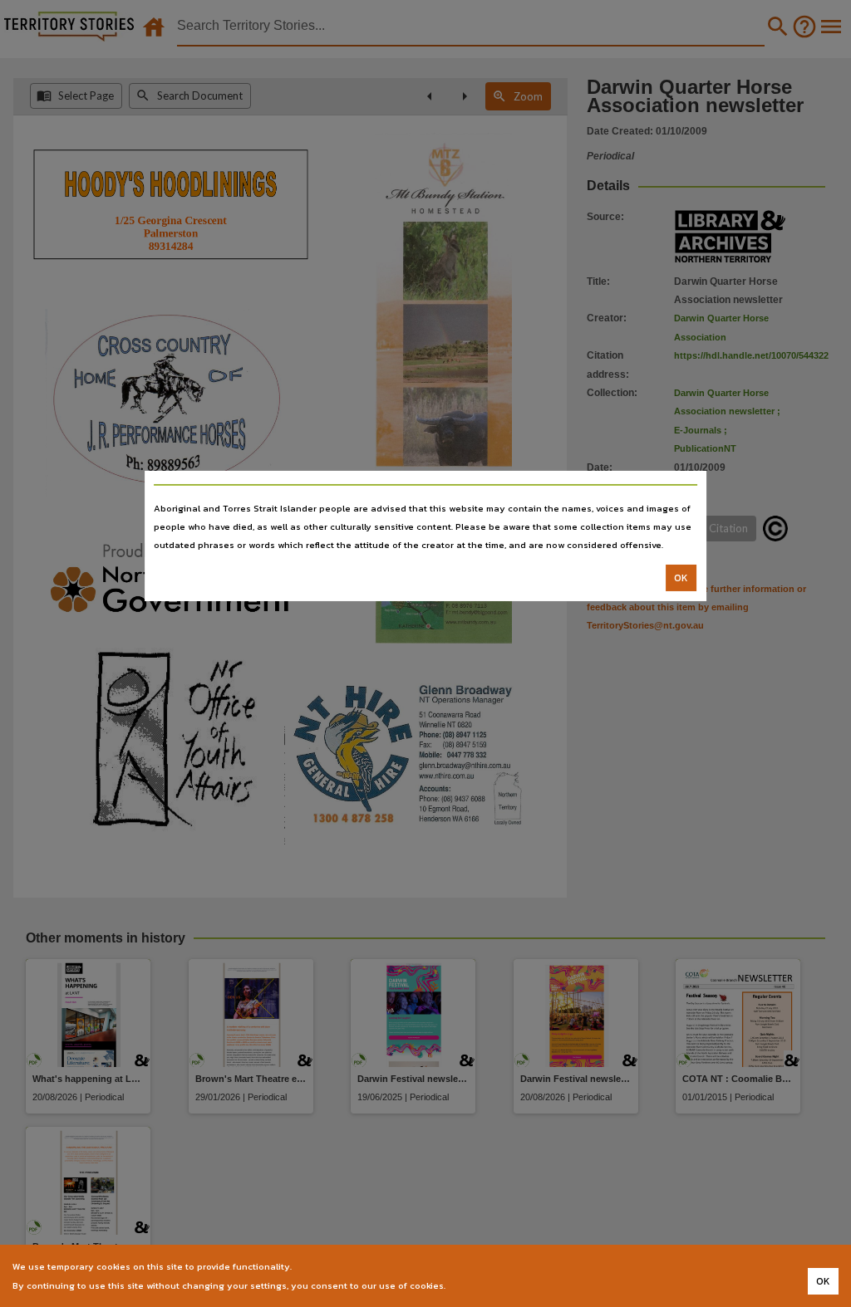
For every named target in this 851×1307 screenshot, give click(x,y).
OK (681, 577)
